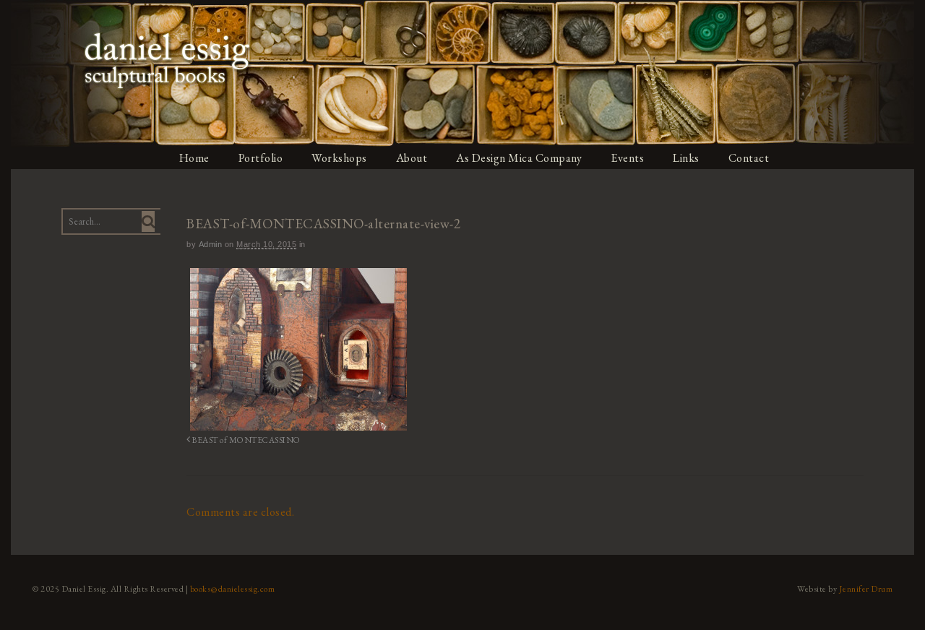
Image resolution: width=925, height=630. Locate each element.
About (412, 157)
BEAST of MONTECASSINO (246, 439)
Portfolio (260, 157)
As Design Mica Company (519, 157)
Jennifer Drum (866, 589)
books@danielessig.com (232, 589)
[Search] (148, 221)
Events (627, 157)
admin (211, 244)
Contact (749, 157)
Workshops (339, 157)
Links (686, 157)
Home (194, 157)
